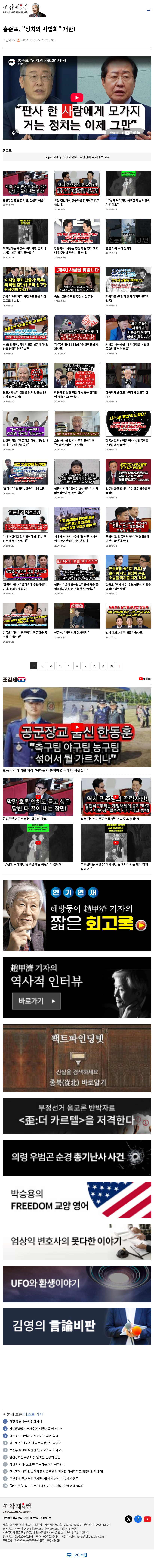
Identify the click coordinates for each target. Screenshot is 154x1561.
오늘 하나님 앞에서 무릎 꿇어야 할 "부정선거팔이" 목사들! (74, 442)
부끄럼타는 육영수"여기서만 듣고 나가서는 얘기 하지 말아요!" (24, 250)
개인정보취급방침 (12, 1518)
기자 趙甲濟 (31, 1518)
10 (111, 666)
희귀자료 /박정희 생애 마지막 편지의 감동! (127, 298)
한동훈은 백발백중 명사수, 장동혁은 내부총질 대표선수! (127, 442)
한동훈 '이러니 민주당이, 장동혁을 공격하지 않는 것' (25, 635)
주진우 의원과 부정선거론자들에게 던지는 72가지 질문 (44, 1478)
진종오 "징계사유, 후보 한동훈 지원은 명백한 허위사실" (128, 586)
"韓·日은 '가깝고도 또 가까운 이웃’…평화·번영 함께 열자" (46, 1485)
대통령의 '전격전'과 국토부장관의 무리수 (35, 1443)
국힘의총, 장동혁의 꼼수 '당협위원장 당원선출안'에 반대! (127, 538)
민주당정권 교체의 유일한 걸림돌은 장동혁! (128, 490)
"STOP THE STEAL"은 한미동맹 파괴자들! (76, 346)
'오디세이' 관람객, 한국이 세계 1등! (24, 488)
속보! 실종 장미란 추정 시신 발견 (73, 296)
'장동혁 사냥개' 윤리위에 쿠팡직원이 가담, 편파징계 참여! (24, 586)
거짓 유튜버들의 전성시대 (25, 1421)
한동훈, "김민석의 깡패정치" (71, 632)
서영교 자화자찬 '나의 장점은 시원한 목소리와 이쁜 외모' (127, 346)
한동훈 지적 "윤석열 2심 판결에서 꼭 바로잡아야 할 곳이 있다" (76, 490)
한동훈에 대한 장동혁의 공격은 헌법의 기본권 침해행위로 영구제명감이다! (56, 1471)
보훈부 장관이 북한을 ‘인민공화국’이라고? (36, 1450)
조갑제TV (45, 1518)
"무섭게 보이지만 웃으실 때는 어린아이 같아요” (128, 202)
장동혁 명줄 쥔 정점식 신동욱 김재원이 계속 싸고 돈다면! (75, 394)
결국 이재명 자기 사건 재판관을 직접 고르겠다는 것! (24, 298)
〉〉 (119, 666)
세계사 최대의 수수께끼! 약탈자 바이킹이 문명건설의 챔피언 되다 (76, 538)
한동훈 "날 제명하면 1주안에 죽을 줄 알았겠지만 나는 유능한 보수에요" (76, 586)
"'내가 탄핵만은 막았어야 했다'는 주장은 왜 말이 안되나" (24, 538)
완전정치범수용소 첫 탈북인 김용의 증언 (34, 1457)
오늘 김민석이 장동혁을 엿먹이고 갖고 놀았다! (76, 202)
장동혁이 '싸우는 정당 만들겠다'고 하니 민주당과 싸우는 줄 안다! (76, 250)
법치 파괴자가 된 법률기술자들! (124, 632)
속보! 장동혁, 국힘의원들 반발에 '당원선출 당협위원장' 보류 (25, 346)
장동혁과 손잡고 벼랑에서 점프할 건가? (127, 394)
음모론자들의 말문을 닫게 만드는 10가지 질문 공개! (24, 394)
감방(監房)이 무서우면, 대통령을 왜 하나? (35, 1428)
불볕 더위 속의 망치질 (119, 248)
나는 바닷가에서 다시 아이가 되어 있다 (33, 1435)
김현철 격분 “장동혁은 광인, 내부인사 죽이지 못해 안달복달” (25, 442)
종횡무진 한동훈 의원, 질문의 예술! (24, 200)
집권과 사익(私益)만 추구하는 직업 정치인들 (37, 1464)
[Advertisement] (77, 1377)
